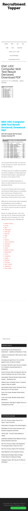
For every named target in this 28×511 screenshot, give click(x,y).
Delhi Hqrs (7, 231)
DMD (6, 236)
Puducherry (8, 256)
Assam (6, 225)
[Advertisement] (14, 25)
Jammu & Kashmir (9, 242)
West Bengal (8, 268)
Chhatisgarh (8, 229)
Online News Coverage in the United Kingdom (13, 425)
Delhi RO (7, 234)
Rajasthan (7, 260)
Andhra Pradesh (9, 223)
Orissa (6, 254)
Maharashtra (8, 252)
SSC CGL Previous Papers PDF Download (12, 449)
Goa (6, 238)
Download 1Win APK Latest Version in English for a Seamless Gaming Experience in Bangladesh (13, 367)
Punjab (6, 258)
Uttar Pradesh (8, 264)
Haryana (7, 240)
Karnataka (7, 246)
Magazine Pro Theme (18, 503)
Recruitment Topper (14, 6)
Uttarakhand (8, 266)
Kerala (6, 248)
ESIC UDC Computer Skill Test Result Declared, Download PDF (11, 71)
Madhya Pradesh (9, 250)
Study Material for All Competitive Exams (12, 452)
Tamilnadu (7, 262)
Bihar (6, 227)
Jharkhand (7, 244)
